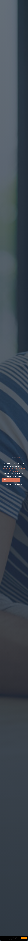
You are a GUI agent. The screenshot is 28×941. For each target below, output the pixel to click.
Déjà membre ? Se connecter (14, 484)
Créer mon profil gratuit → (11, 480)
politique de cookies (5, 938)
